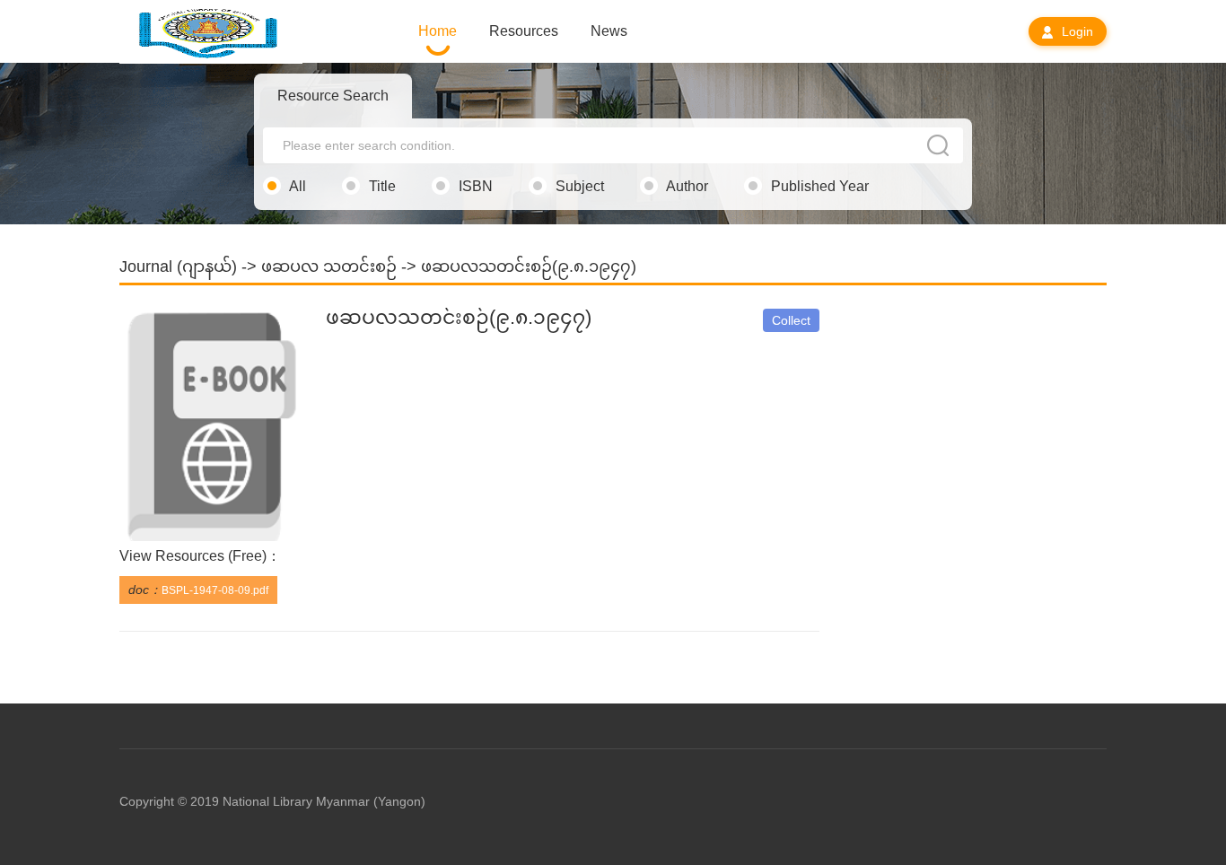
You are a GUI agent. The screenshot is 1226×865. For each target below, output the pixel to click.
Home (437, 31)
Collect (791, 320)
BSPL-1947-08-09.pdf (215, 590)
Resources (523, 31)
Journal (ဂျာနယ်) (178, 266)
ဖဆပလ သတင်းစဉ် (329, 266)
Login (1075, 31)
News (609, 31)
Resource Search (333, 95)
